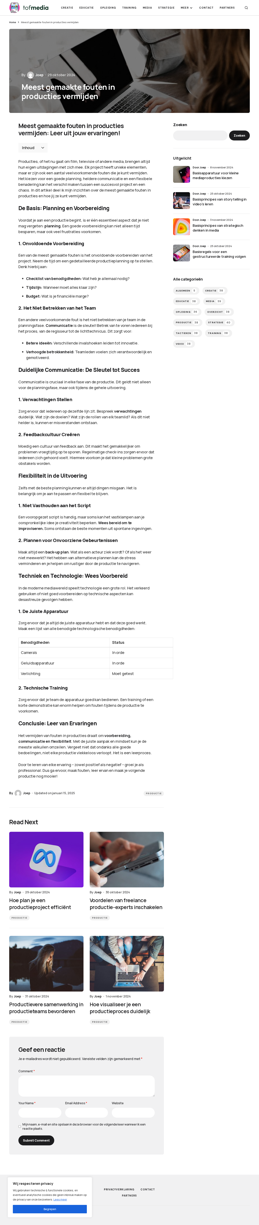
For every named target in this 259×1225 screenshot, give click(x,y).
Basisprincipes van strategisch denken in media (218, 228)
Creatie (214, 290)
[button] (246, 7)
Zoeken (180, 124)
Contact (148, 1189)
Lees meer (60, 1199)
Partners (129, 1195)
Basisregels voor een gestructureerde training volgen (219, 254)
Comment (26, 1071)
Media (213, 301)
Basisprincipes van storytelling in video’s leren (220, 201)
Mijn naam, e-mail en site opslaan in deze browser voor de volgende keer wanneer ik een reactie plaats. (84, 1126)
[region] (50, 1197)
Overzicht (218, 311)
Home (12, 22)
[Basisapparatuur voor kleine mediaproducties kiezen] (181, 174)
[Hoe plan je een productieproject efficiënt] (46, 859)
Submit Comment (36, 1140)
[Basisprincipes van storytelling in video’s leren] (181, 200)
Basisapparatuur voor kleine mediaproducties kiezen (216, 175)
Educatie (186, 301)
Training (218, 333)
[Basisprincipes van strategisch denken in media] (181, 226)
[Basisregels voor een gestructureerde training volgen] (181, 253)
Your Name (27, 1103)
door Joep (199, 167)
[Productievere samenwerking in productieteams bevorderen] (46, 964)
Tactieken (187, 333)
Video (183, 343)
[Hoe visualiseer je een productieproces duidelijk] (127, 964)
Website (118, 1103)
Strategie (219, 322)
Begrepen (50, 1209)
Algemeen (185, 290)
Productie (154, 793)
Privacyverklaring (119, 1189)
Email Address (76, 1103)
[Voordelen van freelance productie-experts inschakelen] (127, 859)
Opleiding (186, 311)
